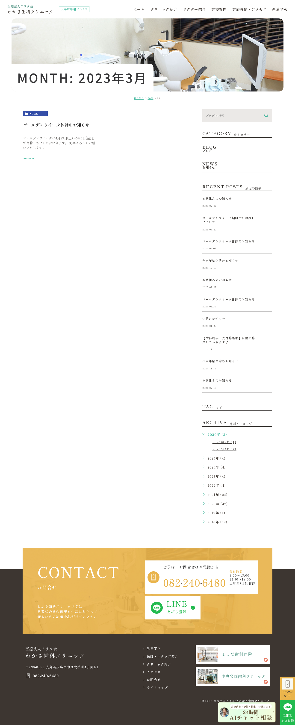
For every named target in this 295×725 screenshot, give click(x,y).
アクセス (154, 671)
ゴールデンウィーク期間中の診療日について (228, 220)
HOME (139, 98)
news (34, 113)
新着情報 (280, 9)
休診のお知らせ (213, 318)
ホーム (139, 9)
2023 (150, 98)
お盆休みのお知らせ (217, 198)
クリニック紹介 (163, 9)
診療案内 (219, 9)
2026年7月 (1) (224, 441)
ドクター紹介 (194, 9)
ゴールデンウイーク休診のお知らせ (56, 125)
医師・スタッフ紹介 (163, 656)
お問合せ (154, 679)
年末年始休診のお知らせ (220, 260)
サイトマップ (157, 687)
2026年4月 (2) (224, 449)
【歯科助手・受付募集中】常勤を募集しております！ (228, 340)
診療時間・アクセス (249, 9)
